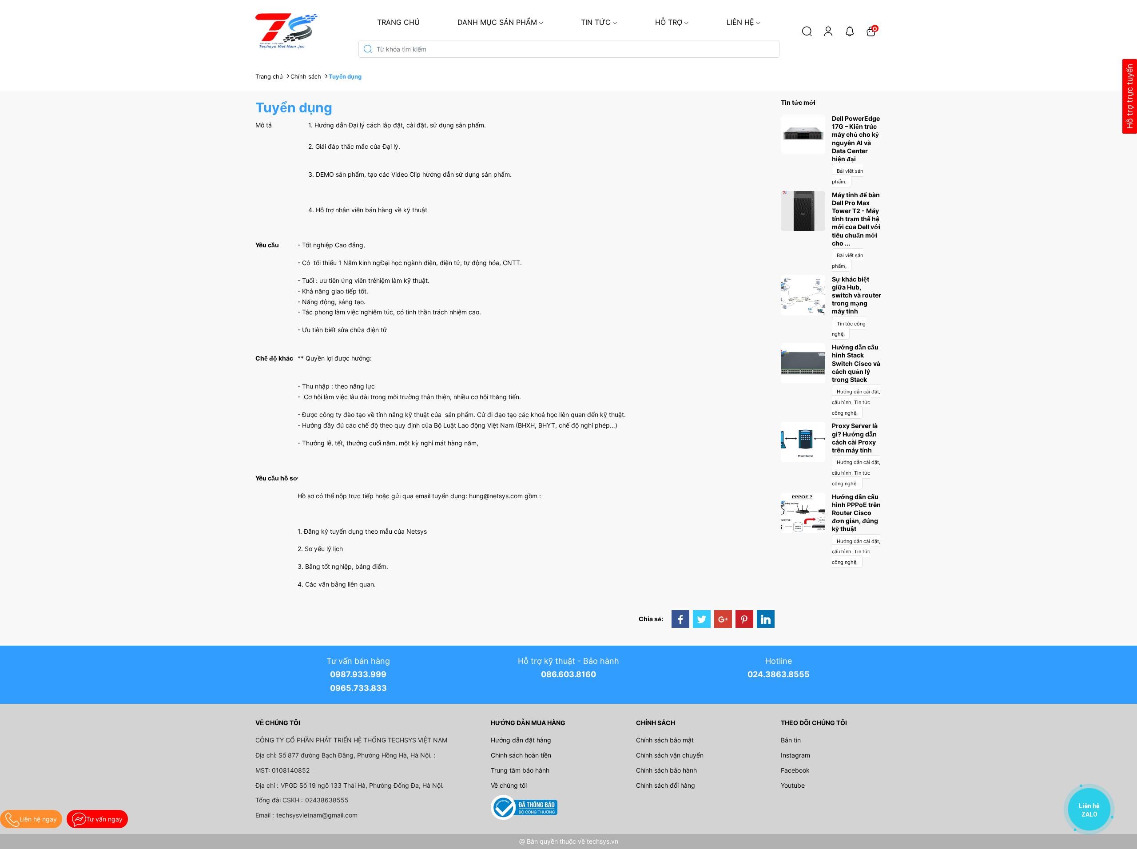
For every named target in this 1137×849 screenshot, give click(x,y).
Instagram (795, 755)
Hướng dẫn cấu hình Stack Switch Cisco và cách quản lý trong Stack (856, 363)
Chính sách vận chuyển (670, 755)
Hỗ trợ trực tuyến (1129, 96)
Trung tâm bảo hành (520, 770)
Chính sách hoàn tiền (521, 755)
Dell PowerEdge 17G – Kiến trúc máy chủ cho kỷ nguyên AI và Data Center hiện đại (856, 139)
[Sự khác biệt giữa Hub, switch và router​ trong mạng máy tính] (803, 294)
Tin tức (596, 22)
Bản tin (791, 740)
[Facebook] (680, 619)
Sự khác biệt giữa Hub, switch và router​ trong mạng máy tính (856, 295)
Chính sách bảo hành (666, 770)
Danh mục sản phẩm (497, 22)
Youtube (793, 785)
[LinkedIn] (766, 619)
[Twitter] (702, 619)
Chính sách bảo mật (665, 740)
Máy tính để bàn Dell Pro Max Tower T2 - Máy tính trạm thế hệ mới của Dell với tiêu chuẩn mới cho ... (856, 219)
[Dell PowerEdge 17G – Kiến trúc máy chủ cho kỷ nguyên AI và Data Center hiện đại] (803, 134)
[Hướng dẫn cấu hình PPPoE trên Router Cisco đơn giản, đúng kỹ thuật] (803, 512)
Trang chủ (398, 22)
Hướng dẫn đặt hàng (521, 740)
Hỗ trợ (668, 22)
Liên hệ (740, 22)
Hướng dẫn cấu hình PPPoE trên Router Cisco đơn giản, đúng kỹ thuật (856, 513)
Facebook (795, 770)
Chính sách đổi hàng (665, 785)
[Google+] (723, 619)
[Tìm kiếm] (807, 31)
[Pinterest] (744, 619)
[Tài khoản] (828, 31)
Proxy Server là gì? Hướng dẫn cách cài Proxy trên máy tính (855, 438)
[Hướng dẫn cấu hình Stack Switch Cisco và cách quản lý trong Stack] (803, 362)
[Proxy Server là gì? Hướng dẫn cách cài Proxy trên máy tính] (803, 441)
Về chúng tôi (509, 785)
